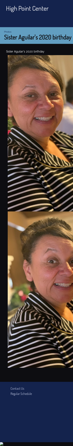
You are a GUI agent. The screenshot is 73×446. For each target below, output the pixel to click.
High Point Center (27, 8)
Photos (7, 31)
